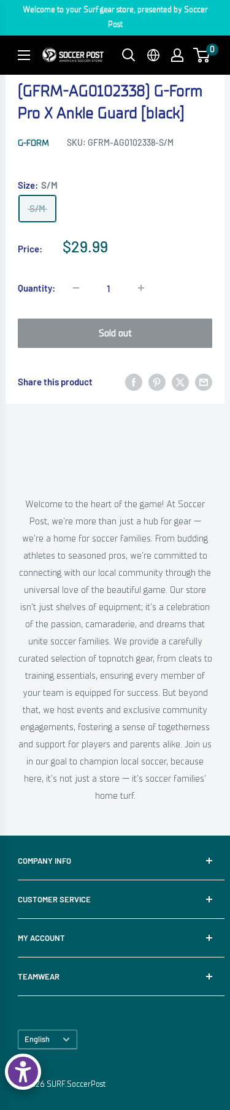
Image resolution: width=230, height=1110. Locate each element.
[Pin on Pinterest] (157, 381)
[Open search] (129, 55)
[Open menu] (24, 55)
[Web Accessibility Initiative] (23, 1072)
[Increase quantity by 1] (141, 288)
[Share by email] (203, 381)
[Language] (153, 55)
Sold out (115, 333)
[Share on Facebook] (133, 381)
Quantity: (36, 287)
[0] (202, 55)
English (37, 1039)
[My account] (177, 55)
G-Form (33, 143)
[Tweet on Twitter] (180, 381)
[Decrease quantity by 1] (76, 288)
